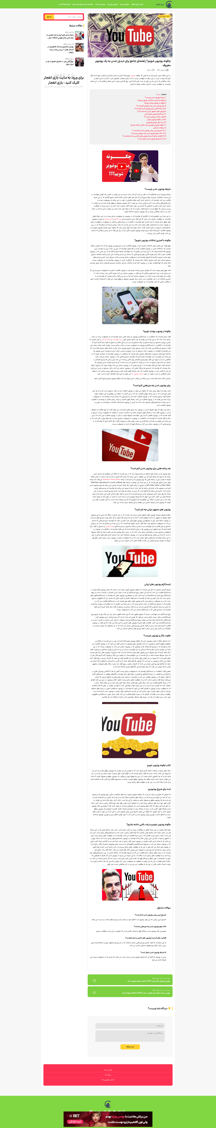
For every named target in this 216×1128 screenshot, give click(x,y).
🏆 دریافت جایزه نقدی (108, 572)
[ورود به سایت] (108, 556)
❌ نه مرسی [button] (108, 578)
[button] (108, 564)
